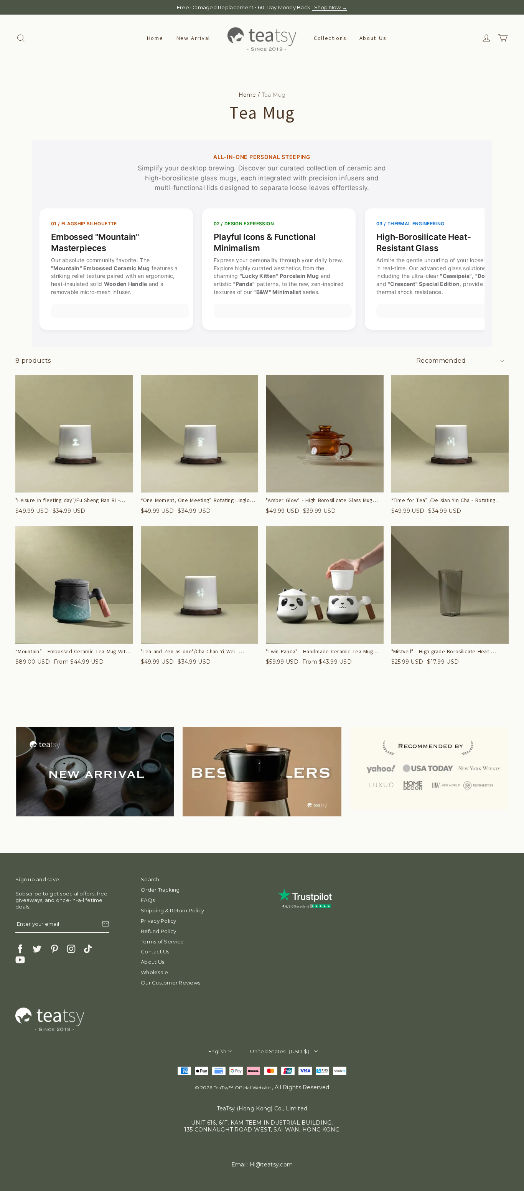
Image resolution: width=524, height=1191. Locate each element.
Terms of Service (162, 941)
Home (155, 38)
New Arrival (193, 38)
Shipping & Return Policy (172, 910)
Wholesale (154, 972)
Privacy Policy (158, 921)
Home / (249, 94)
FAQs (148, 900)
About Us (372, 38)
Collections (330, 38)
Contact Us (155, 951)
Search (150, 879)
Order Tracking (160, 890)
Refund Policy (158, 931)
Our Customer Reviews (170, 983)
